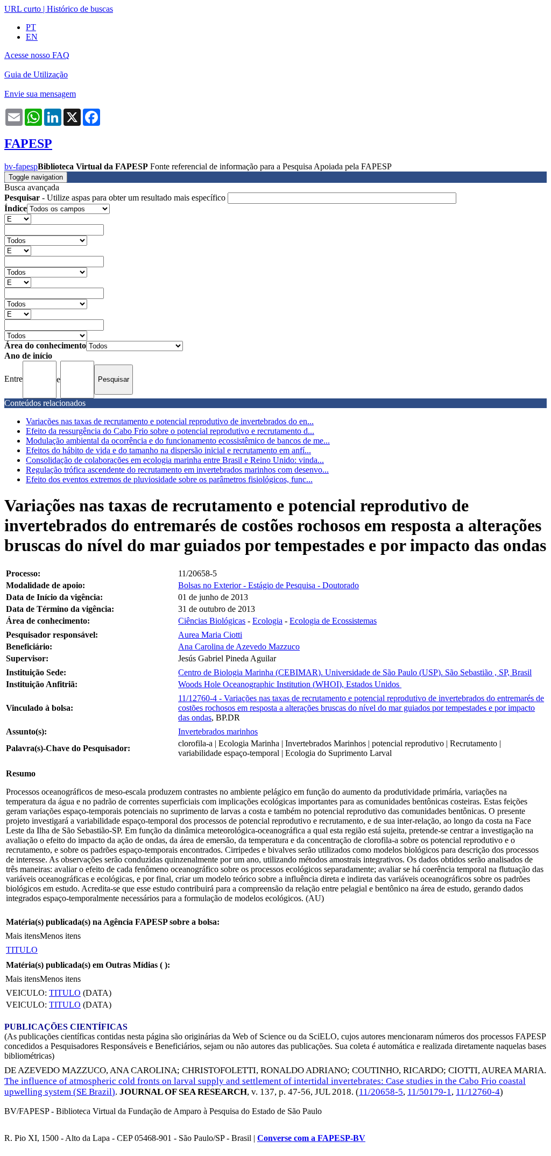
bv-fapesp (21, 166)
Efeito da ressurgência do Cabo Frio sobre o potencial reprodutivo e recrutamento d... (170, 431)
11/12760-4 (478, 1092)
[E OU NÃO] (17, 218)
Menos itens (60, 935)
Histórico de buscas (80, 8)
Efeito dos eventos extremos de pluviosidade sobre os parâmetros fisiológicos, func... (169, 479)
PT (31, 27)
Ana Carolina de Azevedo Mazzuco (239, 646)
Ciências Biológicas (211, 620)
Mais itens (22, 935)
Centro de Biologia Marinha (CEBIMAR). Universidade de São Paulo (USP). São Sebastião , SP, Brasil (355, 672)
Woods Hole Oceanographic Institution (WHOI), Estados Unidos (289, 684)
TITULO (22, 949)
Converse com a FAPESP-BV (311, 1138)
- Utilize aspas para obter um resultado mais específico (116, 197)
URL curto (22, 8)
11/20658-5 (381, 1092)
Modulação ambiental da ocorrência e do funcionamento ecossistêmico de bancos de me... (178, 440)
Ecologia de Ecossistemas (333, 620)
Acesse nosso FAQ (36, 55)
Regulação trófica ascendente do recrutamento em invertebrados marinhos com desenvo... (177, 469)
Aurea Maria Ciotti (210, 634)
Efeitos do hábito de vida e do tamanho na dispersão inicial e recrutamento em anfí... (168, 450)
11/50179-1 (429, 1092)
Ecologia (267, 620)
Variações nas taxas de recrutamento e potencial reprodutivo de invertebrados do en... (170, 421)
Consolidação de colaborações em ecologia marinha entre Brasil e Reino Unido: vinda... (175, 460)
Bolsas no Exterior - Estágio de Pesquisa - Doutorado (268, 585)
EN (32, 36)
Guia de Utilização (36, 74)
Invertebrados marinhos (218, 731)
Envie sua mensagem (40, 93)
